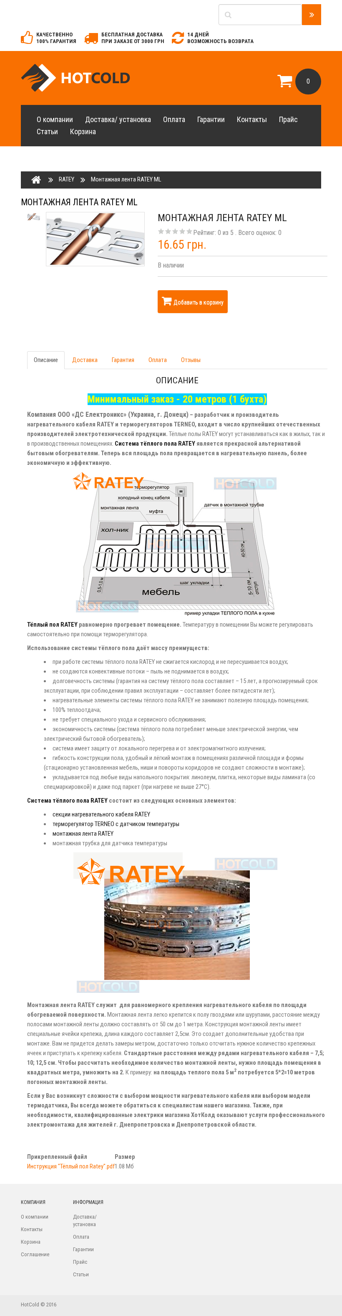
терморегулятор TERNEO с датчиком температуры (116, 824)
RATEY (66, 179)
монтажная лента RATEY (83, 833)
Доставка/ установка (118, 119)
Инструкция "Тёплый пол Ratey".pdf (71, 1166)
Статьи (47, 131)
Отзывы (191, 360)
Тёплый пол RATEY (52, 624)
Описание (46, 360)
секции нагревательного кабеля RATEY (101, 814)
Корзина (83, 131)
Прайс (288, 119)
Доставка (85, 360)
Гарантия (123, 360)
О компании (55, 119)
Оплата (174, 119)
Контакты (252, 119)
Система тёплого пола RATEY (155, 443)
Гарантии (211, 119)
